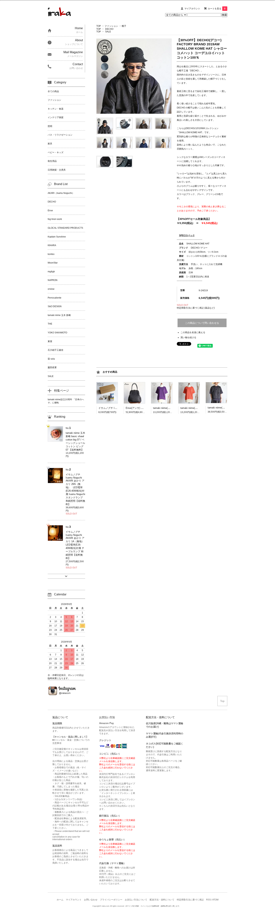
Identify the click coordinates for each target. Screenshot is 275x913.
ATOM (215, 899)
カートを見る (216, 8)
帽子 (124, 26)
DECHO (109, 29)
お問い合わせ (90, 899)
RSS (208, 899)
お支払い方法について (136, 899)
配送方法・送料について (162, 899)
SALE (108, 31)
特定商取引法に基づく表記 (190, 899)
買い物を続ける (188, 337)
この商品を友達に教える (193, 332)
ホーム (60, 899)
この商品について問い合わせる (202, 323)
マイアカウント (192, 8)
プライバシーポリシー (111, 899)
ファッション (111, 26)
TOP (98, 26)
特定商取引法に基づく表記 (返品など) (196, 308)
